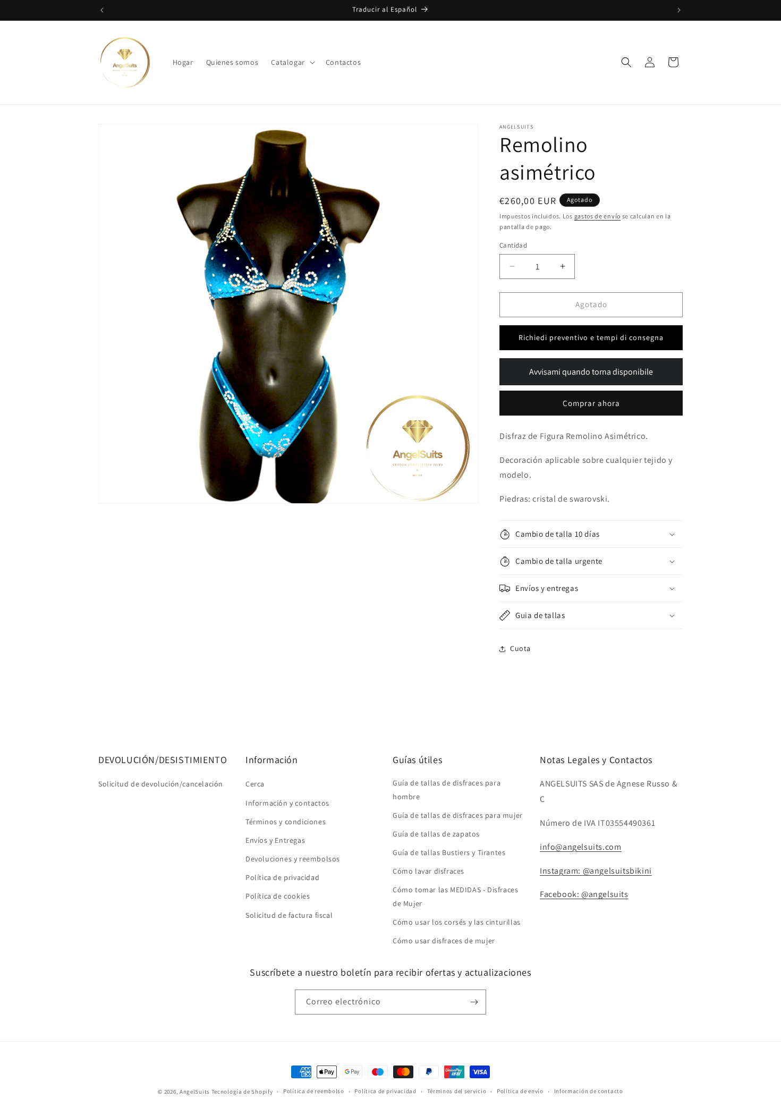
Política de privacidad (282, 877)
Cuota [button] (520, 648)
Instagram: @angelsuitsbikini (596, 870)
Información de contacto (588, 1091)
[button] (292, 62)
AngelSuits (195, 1091)
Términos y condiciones (285, 821)
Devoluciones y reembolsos (292, 859)
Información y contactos (287, 803)
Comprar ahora (591, 403)
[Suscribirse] (474, 1002)
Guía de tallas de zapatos (436, 834)
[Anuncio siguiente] (679, 10)
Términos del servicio (457, 1091)
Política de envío (520, 1091)
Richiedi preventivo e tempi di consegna (591, 337)
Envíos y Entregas (275, 840)
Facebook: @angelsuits (584, 894)
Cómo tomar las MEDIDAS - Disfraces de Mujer (455, 896)
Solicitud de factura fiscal (289, 915)
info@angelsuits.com (580, 846)
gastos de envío (597, 216)
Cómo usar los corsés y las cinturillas (457, 922)
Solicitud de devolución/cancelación (160, 784)
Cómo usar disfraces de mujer (444, 940)
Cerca (255, 784)
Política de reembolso (313, 1091)
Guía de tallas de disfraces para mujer (458, 815)
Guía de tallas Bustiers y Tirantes (449, 852)
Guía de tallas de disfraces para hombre (446, 789)
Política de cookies (277, 896)
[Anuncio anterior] (102, 10)
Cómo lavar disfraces (428, 871)
